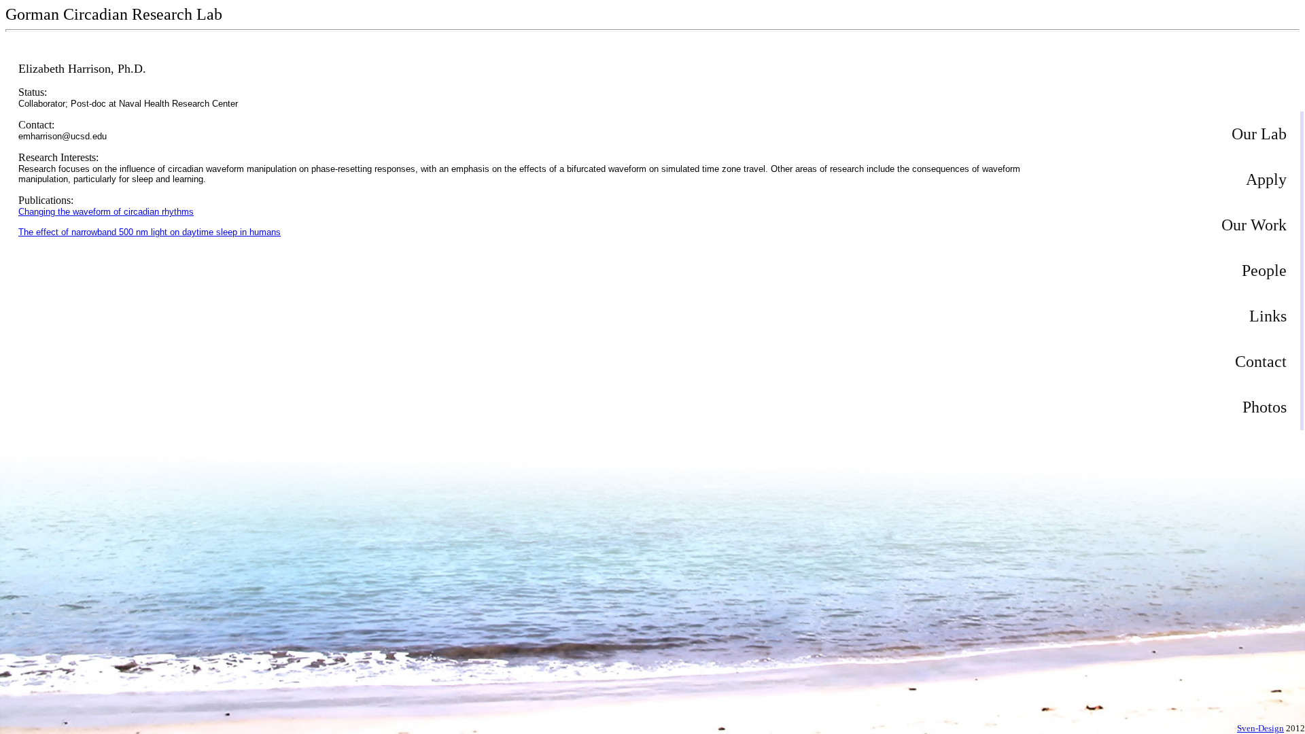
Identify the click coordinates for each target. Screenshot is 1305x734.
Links (1268, 316)
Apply (1266, 179)
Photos (1264, 407)
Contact (1261, 361)
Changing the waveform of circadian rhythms (106, 212)
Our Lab (1259, 134)
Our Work (1254, 225)
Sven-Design (1260, 728)
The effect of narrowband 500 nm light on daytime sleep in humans (149, 232)
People (1264, 270)
